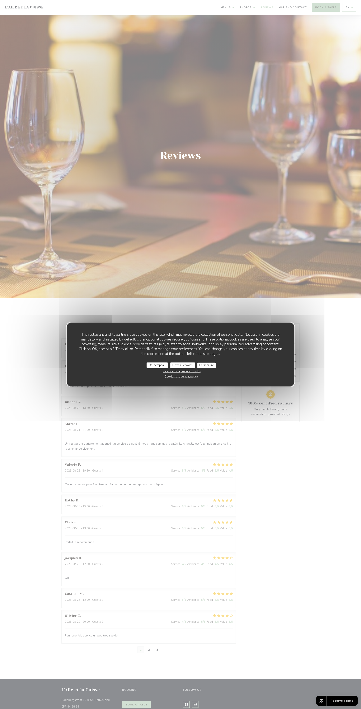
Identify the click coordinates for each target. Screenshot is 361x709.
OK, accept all (157, 365)
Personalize (206, 365)
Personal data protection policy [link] (182, 371)
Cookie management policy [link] (181, 376)
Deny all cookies (182, 365)
